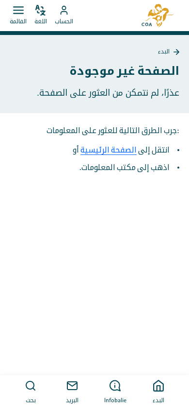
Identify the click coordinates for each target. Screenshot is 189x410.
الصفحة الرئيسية (108, 150)
